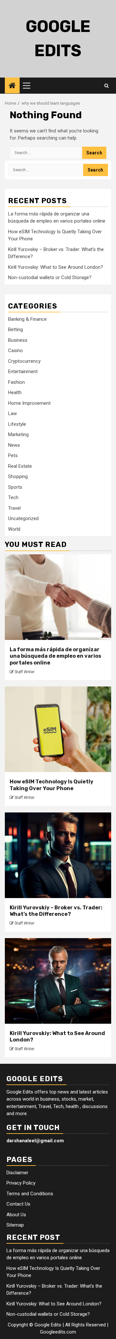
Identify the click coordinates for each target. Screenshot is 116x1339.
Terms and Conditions (29, 1194)
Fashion (16, 382)
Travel (14, 508)
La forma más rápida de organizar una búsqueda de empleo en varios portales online (55, 656)
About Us (16, 1215)
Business (17, 340)
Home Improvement (29, 403)
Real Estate (20, 466)
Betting (15, 329)
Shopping (18, 476)
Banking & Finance (27, 319)
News (14, 445)
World (14, 529)
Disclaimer (17, 1173)
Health (15, 392)
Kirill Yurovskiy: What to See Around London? (55, 267)
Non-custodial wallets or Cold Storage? (50, 277)
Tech (13, 497)
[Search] (106, 85)
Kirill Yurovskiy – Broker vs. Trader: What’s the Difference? (56, 911)
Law (12, 413)
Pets (13, 455)
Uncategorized (23, 518)
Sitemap (15, 1225)
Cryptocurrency (24, 361)
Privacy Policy (20, 1183)
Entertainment (23, 371)
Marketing (18, 434)
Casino (15, 350)
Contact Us (18, 1204)
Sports (15, 487)
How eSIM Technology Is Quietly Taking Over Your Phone (51, 785)
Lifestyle (17, 424)
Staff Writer (24, 672)
